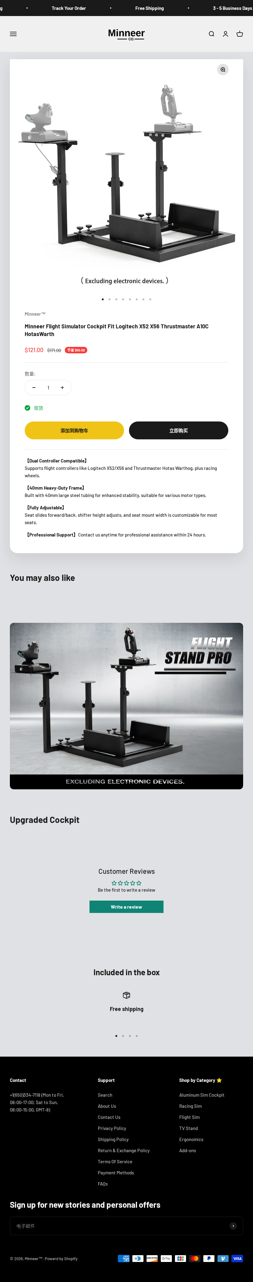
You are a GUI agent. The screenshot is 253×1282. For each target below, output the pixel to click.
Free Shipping (134, 8)
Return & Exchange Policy (124, 1150)
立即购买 (178, 430)
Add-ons (187, 1150)
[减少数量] (34, 387)
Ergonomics (191, 1139)
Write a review (126, 907)
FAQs (103, 1183)
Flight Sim (189, 1117)
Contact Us (109, 1117)
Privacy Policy (112, 1128)
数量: (30, 373)
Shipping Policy (113, 1139)
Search (105, 1095)
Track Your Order (53, 8)
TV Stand (188, 1128)
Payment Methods (116, 1172)
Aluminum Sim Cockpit (202, 1095)
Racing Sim (190, 1106)
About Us (107, 1106)
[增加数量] (62, 387)
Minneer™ (35, 314)
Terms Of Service (115, 1161)
